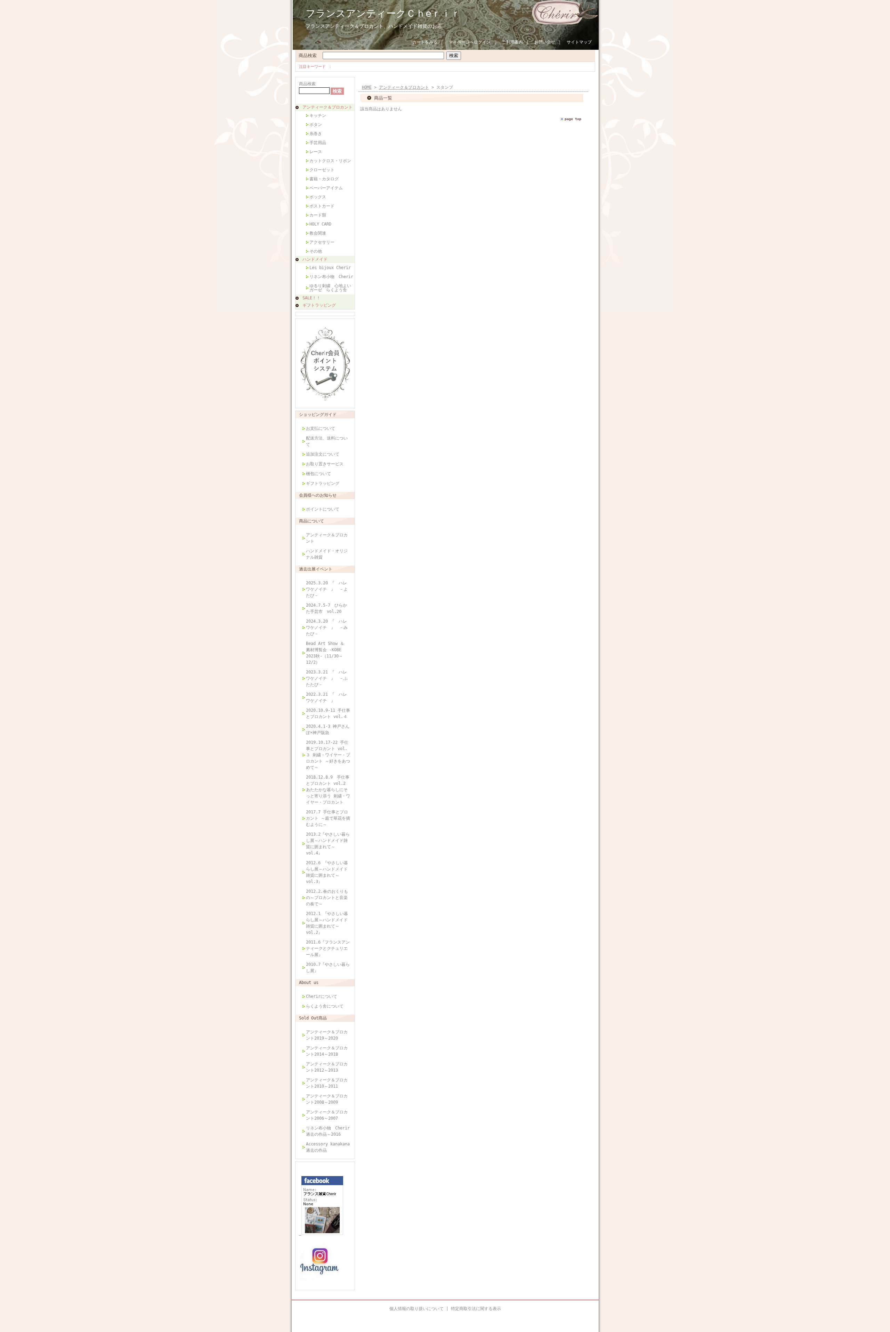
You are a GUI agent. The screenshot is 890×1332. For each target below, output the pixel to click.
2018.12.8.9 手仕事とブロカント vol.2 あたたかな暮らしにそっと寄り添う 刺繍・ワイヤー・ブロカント (328, 790)
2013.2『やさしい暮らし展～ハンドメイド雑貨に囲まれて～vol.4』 (328, 844)
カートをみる (424, 42)
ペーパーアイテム (326, 188)
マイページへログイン (470, 42)
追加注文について (322, 454)
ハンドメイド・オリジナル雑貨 (327, 554)
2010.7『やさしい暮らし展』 (328, 967)
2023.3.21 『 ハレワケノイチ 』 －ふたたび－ (327, 678)
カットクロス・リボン (330, 160)
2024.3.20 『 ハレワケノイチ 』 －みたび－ (327, 627)
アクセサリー (321, 242)
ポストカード (321, 206)
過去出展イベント (315, 569)
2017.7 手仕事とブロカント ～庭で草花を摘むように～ (328, 818)
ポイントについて (322, 509)
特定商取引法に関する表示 (476, 1308)
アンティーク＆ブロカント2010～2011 (327, 1083)
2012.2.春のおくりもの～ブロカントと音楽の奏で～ (327, 897)
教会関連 (317, 233)
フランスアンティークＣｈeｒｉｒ (383, 13)
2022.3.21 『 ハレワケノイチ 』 (326, 697)
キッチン (317, 115)
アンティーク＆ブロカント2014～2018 (327, 1051)
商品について (311, 521)
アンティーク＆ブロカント (327, 107)
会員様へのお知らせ (318, 495)
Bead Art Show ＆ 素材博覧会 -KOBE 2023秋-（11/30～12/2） (325, 653)
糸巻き (315, 133)
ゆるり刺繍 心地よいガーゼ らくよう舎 (330, 287)
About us (308, 982)
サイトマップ (579, 42)
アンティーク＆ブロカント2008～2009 (327, 1099)
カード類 (317, 215)
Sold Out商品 (313, 1018)
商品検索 (308, 55)
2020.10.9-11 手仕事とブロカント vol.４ (328, 713)
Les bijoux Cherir (330, 267)
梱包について (318, 473)
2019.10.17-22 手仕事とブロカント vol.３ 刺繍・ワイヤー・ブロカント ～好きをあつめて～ (328, 755)
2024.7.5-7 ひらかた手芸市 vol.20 (326, 608)
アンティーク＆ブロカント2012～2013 (327, 1067)
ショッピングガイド (318, 414)
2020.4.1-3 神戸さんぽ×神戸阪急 (327, 729)
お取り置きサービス (324, 464)
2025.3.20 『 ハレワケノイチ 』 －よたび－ (327, 589)
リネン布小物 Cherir (331, 276)
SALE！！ (311, 297)
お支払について (322, 428)
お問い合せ (544, 42)
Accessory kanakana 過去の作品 (328, 1147)
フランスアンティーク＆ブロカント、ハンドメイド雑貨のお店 (374, 26)
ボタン (315, 124)
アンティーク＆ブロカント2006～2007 (327, 1115)
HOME (367, 87)
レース (315, 151)
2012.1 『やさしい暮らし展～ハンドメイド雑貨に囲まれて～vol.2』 (327, 923)
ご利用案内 (512, 42)
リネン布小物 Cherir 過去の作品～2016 (328, 1131)
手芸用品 (317, 142)
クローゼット (321, 169)
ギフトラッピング (319, 305)
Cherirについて (321, 996)
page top (573, 119)
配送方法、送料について (327, 441)
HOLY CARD (320, 224)
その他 (315, 251)
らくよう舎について (324, 1006)
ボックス (317, 197)
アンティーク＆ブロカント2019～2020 (327, 1035)
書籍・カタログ (324, 178)
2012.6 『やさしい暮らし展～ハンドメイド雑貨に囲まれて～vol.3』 (327, 872)
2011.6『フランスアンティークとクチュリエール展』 (328, 948)
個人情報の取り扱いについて (416, 1308)
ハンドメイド (314, 259)
